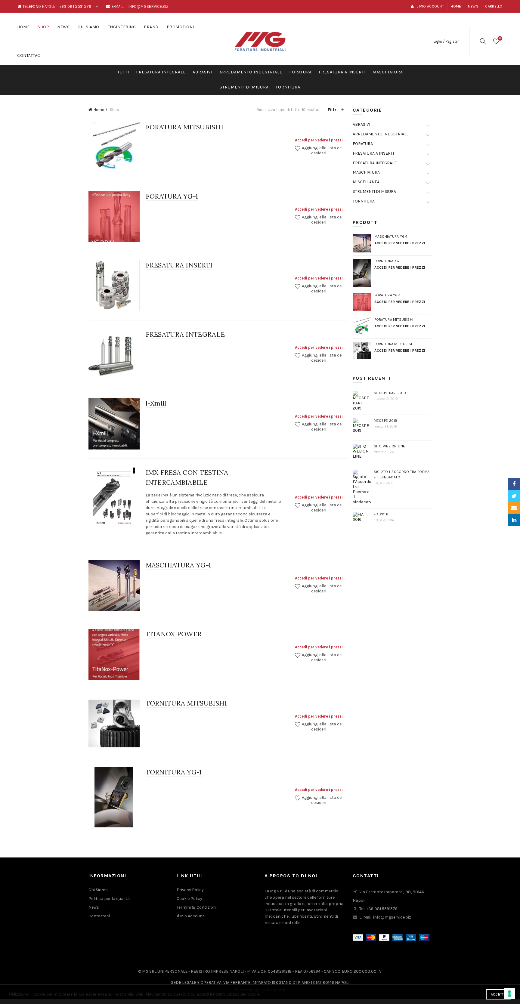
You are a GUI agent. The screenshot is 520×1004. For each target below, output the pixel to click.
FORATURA (300, 72)
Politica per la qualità (109, 898)
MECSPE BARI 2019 (390, 393)
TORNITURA (288, 87)
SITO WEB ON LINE (389, 446)
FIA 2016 (381, 514)
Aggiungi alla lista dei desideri (321, 150)
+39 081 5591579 (75, 6)
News (473, 6)
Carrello (493, 6)
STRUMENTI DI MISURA (244, 87)
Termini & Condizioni (197, 907)
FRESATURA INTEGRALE (161, 72)
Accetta (498, 994)
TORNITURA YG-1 (174, 772)
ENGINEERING (121, 26)
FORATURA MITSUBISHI (185, 127)
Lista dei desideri (500, 38)
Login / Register (446, 41)
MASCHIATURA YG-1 (178, 565)
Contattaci (29, 55)
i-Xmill (156, 403)
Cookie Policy (189, 898)
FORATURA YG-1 (172, 196)
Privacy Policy (190, 889)
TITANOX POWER (174, 634)
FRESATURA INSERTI (179, 265)
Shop (43, 26)
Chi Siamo (88, 26)
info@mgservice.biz (392, 917)
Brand (151, 26)
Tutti (123, 72)
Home (455, 6)
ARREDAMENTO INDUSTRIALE (250, 72)
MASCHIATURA (388, 72)
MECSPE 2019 (386, 421)
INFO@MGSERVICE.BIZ (148, 6)
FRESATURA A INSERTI (342, 72)
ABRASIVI (202, 72)
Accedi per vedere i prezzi (319, 140)
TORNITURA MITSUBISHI (186, 703)
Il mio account (430, 6)
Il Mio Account (190, 916)
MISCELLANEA (366, 181)
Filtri (333, 110)
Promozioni (180, 26)
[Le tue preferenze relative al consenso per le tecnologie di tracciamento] (509, 993)
